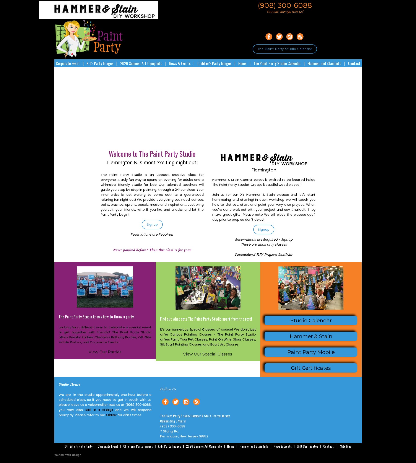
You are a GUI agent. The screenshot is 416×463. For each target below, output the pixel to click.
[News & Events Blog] (300, 41)
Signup (152, 224)
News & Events (179, 63)
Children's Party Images (214, 63)
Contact (354, 63)
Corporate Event (68, 63)
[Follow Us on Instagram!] (289, 41)
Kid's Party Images (100, 63)
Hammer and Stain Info (324, 63)
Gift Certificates (307, 446)
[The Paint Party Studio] (106, 18)
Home (242, 63)
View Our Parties (105, 352)
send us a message (99, 409)
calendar (111, 414)
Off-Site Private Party (79, 446)
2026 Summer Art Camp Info (141, 63)
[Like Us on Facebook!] (269, 41)
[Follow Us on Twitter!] (279, 41)
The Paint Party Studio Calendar (284, 49)
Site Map (345, 446)
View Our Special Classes (207, 354)
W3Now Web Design (67, 454)
